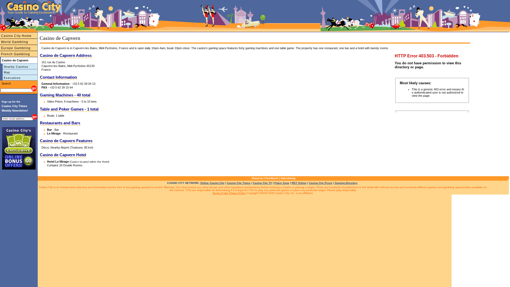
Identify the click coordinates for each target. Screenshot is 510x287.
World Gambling (14, 42)
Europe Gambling (16, 48)
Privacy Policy (237, 193)
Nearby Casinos (16, 66)
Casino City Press (320, 183)
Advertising (287, 178)
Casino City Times (238, 183)
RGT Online (299, 183)
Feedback (271, 178)
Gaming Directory (346, 183)
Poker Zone (281, 183)
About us (257, 178)
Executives (12, 77)
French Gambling (15, 54)
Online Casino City (212, 183)
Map (7, 72)
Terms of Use (220, 193)
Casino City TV (262, 183)
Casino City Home (16, 36)
